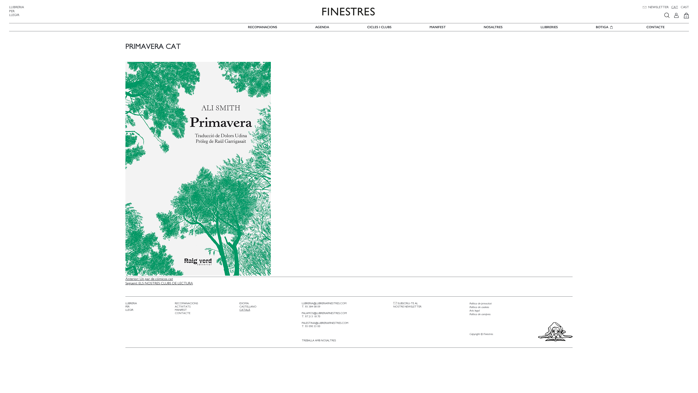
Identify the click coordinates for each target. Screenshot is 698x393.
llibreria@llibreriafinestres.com (324, 303)
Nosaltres (493, 27)
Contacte (655, 27)
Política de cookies (479, 307)
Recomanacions (262, 27)
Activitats (182, 306)
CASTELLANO (247, 306)
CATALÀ (244, 310)
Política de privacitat (481, 303)
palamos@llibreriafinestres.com (324, 313)
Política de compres (480, 314)
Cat (674, 7)
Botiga (602, 27)
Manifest (438, 27)
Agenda (322, 27)
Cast (685, 7)
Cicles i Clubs (379, 27)
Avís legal (475, 310)
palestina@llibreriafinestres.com (325, 323)
